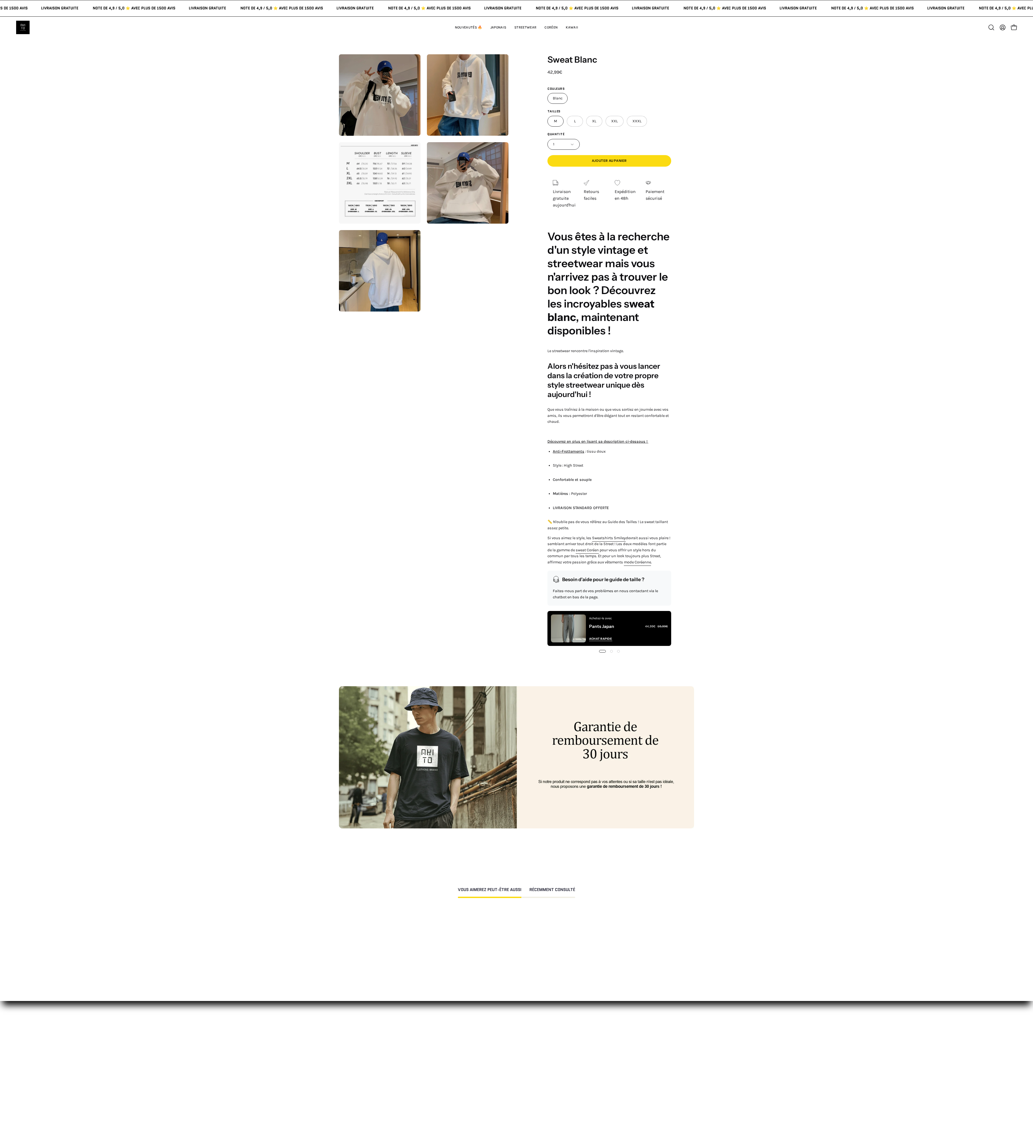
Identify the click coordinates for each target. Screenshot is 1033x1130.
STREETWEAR (443, 1058)
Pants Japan (601, 626)
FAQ (507, 1050)
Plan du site (515, 1101)
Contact (511, 1041)
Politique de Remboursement (532, 1058)
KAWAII (437, 1076)
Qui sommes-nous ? (596, 1050)
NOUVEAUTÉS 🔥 (446, 1041)
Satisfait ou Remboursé (600, 1041)
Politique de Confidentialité (530, 1083)
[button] (572, 27)
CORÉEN (438, 1067)
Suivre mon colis (593, 1076)
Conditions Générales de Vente (533, 1092)
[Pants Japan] (568, 628)
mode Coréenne (637, 562)
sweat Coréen (587, 550)
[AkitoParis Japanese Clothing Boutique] (23, 27)
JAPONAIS (439, 1050)
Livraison (586, 1067)
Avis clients (588, 1058)
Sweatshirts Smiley (609, 538)
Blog (581, 1085)
